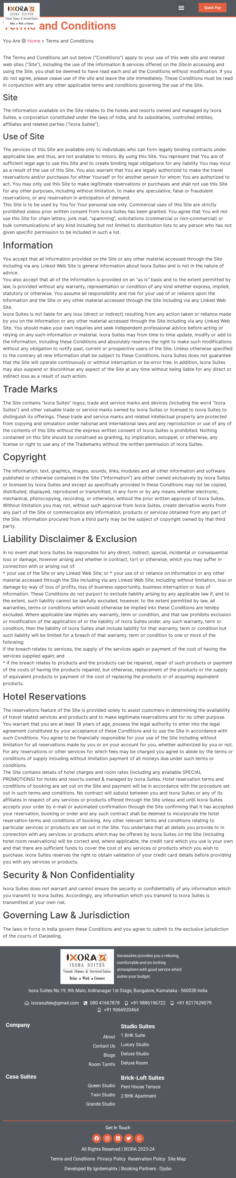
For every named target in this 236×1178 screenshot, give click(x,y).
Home (33, 41)
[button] (181, 7)
